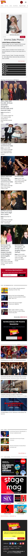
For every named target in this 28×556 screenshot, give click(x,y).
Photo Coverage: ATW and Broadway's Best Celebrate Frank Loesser (7, 152)
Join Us (19, 546)
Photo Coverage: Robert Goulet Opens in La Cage (7, 263)
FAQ (5, 74)
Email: (14, 536)
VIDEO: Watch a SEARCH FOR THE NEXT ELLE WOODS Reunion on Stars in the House (13, 50)
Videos (6, 66)
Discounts (12, 516)
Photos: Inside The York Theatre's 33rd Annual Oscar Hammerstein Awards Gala (13, 44)
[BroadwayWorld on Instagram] (12, 543)
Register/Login (22, 5)
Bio (5, 64)
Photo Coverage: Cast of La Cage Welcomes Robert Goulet (21, 258)
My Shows (15, 5)
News (5, 68)
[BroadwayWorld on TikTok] (18, 543)
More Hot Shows (4, 516)
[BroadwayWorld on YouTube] (23, 543)
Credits (6, 70)
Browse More (20, 317)
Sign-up (19, 338)
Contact (15, 546)
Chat (11, 5)
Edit (5, 72)
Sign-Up (21, 538)
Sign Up (22, 36)
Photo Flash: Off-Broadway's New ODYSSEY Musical (21, 86)
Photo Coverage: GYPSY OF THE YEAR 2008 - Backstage (7, 221)
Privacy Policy (17, 552)
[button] (21, 2)
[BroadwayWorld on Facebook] (10, 543)
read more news (21, 61)
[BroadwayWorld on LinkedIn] (15, 543)
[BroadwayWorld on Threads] (20, 543)
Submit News (6, 548)
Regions (12, 548)
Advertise (5, 546)
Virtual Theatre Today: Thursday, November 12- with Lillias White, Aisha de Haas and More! (13, 56)
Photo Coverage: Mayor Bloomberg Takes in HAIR (7, 187)
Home (2, 5)
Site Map (17, 548)
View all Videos (21, 453)
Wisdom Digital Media (17, 551)
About (10, 546)
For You (6, 5)
